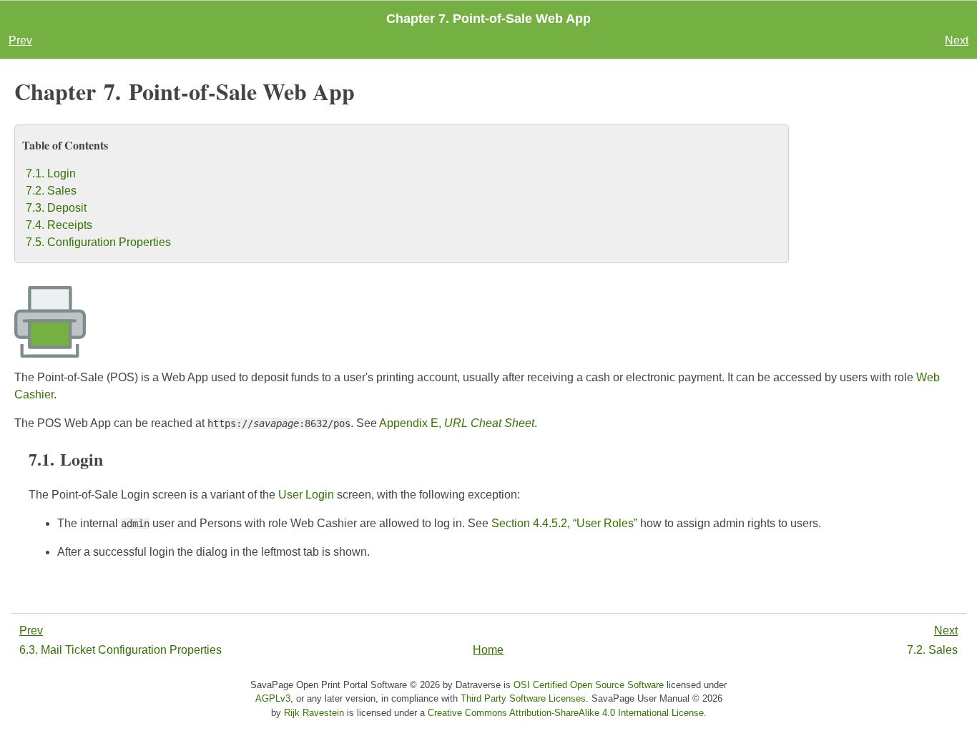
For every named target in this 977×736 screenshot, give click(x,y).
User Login (306, 495)
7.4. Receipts (59, 225)
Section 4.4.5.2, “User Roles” (564, 523)
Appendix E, (456, 423)
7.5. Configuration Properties (98, 242)
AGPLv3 (272, 698)
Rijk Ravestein (314, 712)
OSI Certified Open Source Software (589, 684)
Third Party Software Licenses (523, 698)
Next (956, 40)
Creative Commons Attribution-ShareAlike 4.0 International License (566, 712)
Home (488, 650)
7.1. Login (51, 173)
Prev (20, 40)
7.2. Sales (51, 191)
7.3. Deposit (56, 208)
